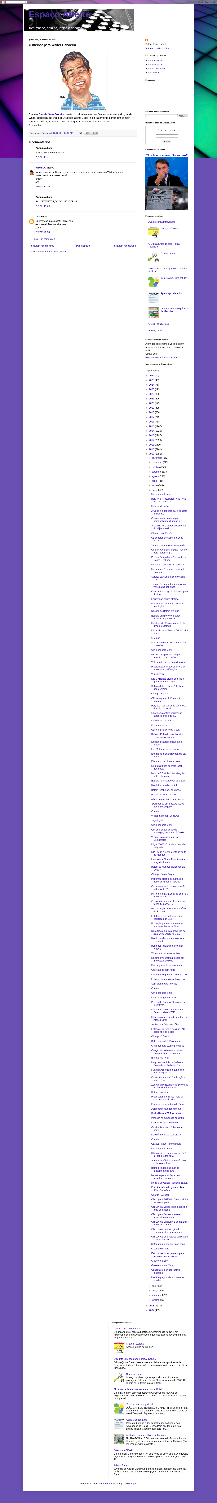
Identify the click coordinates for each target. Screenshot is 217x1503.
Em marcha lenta (160, 1057)
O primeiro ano (168, 253)
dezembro (157, 458)
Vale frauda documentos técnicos (168, 662)
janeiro (156, 1300)
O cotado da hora (160, 1248)
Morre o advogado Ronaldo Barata (169, 1183)
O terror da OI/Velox (158, 324)
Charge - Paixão (159, 693)
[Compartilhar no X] (91, 133)
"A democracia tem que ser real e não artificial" (138, 1389)
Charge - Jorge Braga (162, 874)
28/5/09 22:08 (42, 232)
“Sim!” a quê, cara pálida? (174, 278)
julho (155, 481)
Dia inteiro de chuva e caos (165, 761)
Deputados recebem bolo (164, 1122)
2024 (152, 385)
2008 (152, 1305)
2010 (152, 449)
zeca (38, 216)
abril (154, 1286)
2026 (152, 375)
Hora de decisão (160, 506)
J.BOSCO (40, 167)
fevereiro (156, 1295)
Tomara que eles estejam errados (168, 545)
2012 (152, 440)
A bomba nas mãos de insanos (167, 799)
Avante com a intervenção (162, 222)
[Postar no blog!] (88, 133)
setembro (157, 471)
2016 (152, 421)
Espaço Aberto (60, 14)
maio (155, 490)
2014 (152, 431)
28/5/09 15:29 (42, 206)
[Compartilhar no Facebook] (94, 133)
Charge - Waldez (169, 228)
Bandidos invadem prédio (164, 785)
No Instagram (155, 64)
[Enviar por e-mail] (85, 133)
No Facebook (155, 60)
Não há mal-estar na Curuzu (166, 1134)
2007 (152, 1310)
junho (155, 485)
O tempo (155, 638)
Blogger (132, 1483)
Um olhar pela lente (161, 494)
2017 (152, 417)
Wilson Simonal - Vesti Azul (165, 816)
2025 (152, 380)
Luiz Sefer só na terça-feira (165, 749)
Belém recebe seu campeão (166, 790)
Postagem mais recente (42, 246)
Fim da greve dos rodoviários (166, 965)
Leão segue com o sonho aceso (168, 979)
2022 (152, 394)
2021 (152, 398)
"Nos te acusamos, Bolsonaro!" (166, 155)
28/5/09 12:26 (42, 186)
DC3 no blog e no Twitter (164, 997)
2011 (152, 444)
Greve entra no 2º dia (162, 1265)
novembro (157, 462)
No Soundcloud (156, 68)
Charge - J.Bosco (160, 1036)
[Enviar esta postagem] (80, 133)
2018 (152, 412)
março (155, 1290)
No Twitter (153, 72)
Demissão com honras (163, 720)
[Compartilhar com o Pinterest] (96, 133)
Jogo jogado (157, 820)
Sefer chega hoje (160, 1092)
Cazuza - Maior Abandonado (166, 1144)
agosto (155, 476)
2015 (152, 426)
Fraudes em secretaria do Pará (167, 1104)
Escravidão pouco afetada (165, 599)
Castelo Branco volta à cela (165, 729)
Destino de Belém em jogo (165, 611)
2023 (152, 389)
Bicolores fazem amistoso (164, 794)
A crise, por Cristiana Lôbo (165, 1024)
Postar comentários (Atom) (52, 251)
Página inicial (83, 246)
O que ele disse (159, 725)
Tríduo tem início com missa (165, 953)
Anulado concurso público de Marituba (146, 1435)
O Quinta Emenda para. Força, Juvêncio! (135, 1359)
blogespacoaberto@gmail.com (161, 357)
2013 (152, 435)
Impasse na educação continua (167, 1118)
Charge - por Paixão (161, 533)
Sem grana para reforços (164, 983)
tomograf (107, 1483)
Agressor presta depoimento (166, 1109)
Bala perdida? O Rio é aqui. (165, 1041)
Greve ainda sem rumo (163, 970)
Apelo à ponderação (171, 293)
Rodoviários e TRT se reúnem (167, 1113)
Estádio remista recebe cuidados (168, 780)
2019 (152, 408)
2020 (152, 403)
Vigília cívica (158, 674)
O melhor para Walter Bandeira (167, 1045)
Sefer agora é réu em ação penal (168, 1244)
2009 (152, 454)
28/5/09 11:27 (42, 157)
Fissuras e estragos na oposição (168, 564)
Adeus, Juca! (155, 330)
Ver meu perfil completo (157, 48)
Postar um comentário (43, 239)
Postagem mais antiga (124, 246)
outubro (156, 467)
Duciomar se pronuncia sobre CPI (169, 974)
